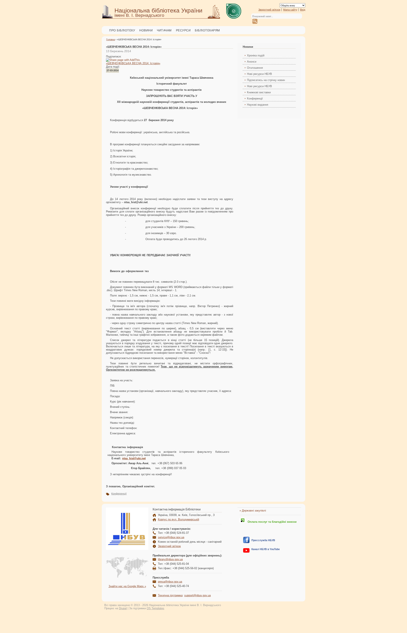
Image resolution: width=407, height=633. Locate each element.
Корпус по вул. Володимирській (178, 519)
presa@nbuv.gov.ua (170, 581)
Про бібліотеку (122, 30)
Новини (146, 30)
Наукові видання (257, 104)
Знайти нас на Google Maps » (127, 586)
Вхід (302, 9)
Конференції (119, 493)
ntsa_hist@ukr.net (134, 458)
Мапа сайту (290, 9)
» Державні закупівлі (253, 510)
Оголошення (255, 67)
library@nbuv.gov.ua (170, 559)
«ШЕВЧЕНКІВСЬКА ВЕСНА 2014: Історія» (133, 63)
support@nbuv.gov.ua (197, 595)
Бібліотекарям (207, 30)
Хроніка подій (255, 55)
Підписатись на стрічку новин (266, 80)
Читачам (164, 30)
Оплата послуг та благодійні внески (271, 521)
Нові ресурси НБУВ (259, 73)
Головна (110, 39)
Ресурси (183, 30)
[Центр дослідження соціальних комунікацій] (246, 542)
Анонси (251, 61)
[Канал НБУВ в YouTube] (246, 551)
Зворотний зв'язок (269, 9)
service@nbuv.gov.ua (171, 537)
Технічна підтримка (170, 595)
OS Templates (155, 608)
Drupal (123, 608)
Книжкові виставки (259, 92)
